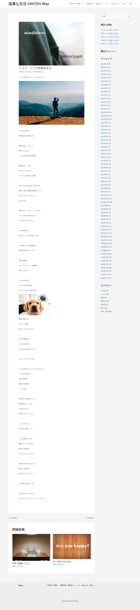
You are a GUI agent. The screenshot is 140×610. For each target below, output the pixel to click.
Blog (124, 4)
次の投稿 (90, 518)
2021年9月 (104, 164)
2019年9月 (104, 247)
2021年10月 (105, 161)
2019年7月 (104, 254)
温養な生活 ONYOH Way (29, 4)
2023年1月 (104, 109)
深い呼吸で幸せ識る (62, 561)
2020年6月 (104, 216)
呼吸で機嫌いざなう (21, 563)
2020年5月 (104, 219)
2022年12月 (105, 112)
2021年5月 (104, 178)
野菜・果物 (104, 311)
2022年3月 (105, 143)
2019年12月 (105, 237)
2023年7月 (105, 88)
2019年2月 (104, 271)
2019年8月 (104, 250)
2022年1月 (104, 150)
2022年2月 (104, 147)
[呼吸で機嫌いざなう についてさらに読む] (31, 547)
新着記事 (90, 4)
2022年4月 (105, 140)
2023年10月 (105, 78)
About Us (114, 4)
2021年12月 (105, 154)
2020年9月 (104, 206)
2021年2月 (104, 188)
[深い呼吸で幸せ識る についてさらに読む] (72, 546)
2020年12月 (105, 195)
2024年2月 (105, 64)
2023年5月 (105, 95)
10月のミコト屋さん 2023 (110, 44)
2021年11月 (105, 157)
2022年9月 (104, 123)
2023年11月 (105, 74)
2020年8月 (104, 209)
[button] (130, 3)
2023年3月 (105, 102)
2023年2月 (105, 105)
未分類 (103, 305)
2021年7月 (104, 171)
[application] (82, 3)
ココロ (103, 294)
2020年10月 (105, 202)
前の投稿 (13, 518)
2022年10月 (105, 119)
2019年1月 (104, 275)
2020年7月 (104, 212)
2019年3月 (104, 268)
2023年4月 (105, 99)
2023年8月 (105, 85)
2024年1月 (104, 67)
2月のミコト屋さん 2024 (109, 30)
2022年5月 (104, 136)
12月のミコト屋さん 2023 (110, 37)
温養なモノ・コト (102, 4)
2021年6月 (104, 174)
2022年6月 (104, 133)
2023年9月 (105, 81)
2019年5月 (104, 261)
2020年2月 (104, 230)
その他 (103, 291)
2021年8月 (104, 168)
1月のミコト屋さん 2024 (109, 33)
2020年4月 (105, 223)
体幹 (102, 298)
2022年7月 (104, 130)
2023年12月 (105, 71)
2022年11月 (105, 116)
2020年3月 (105, 226)
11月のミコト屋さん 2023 (110, 40)
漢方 (102, 308)
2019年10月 (105, 243)
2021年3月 (104, 185)
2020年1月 (104, 233)
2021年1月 (104, 192)
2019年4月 (104, 264)
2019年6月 (104, 257)
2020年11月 (105, 199)
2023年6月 (105, 92)
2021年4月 (104, 181)
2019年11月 (105, 240)
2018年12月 (105, 278)
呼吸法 (22, 72)
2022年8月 (104, 126)
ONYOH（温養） (75, 4)
